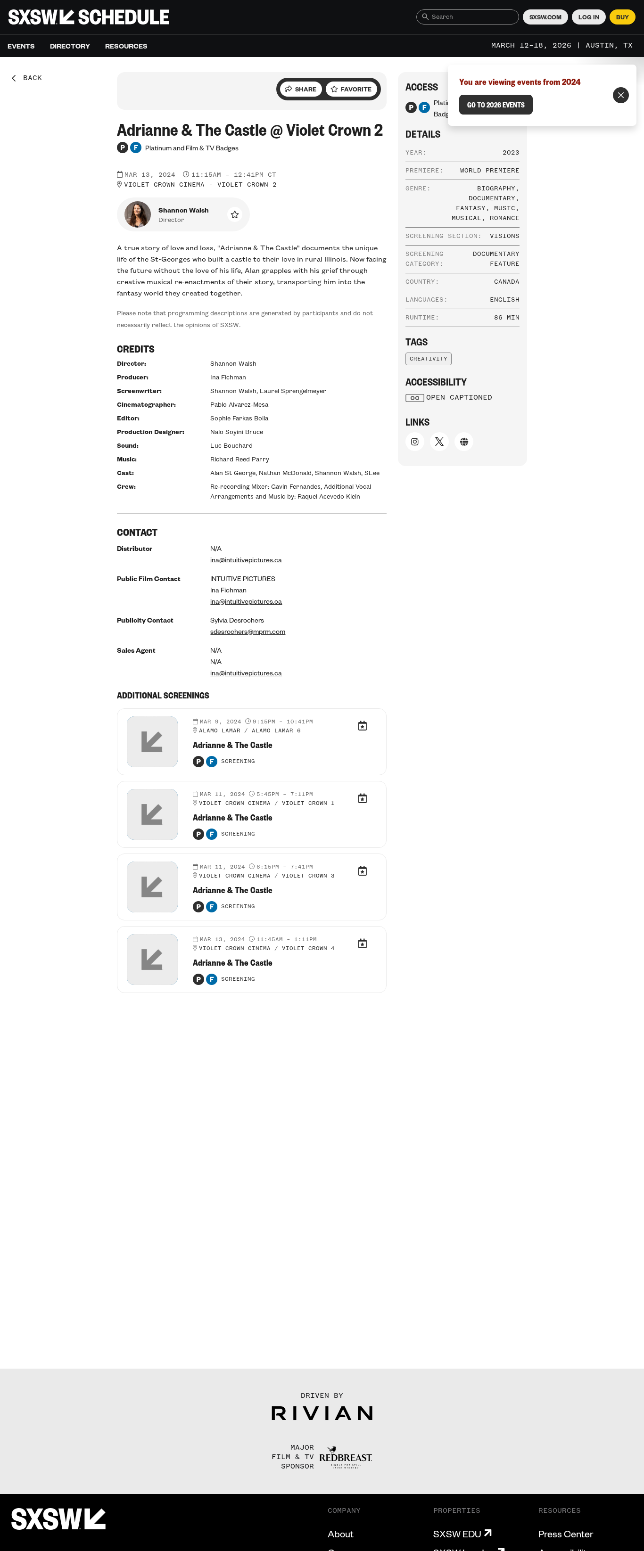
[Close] (621, 95)
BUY (622, 17)
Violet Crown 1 (308, 803)
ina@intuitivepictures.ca (246, 559)
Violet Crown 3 (308, 876)
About (341, 1533)
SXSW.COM (545, 17)
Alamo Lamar (219, 731)
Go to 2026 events (496, 104)
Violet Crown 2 (247, 184)
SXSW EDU (457, 1533)
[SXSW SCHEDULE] (88, 17)
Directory (70, 45)
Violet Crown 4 (308, 949)
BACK (29, 78)
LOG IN (588, 17)
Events (21, 45)
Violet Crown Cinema (164, 184)
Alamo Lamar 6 (276, 731)
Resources (126, 45)
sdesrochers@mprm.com (247, 631)
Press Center (565, 1533)
